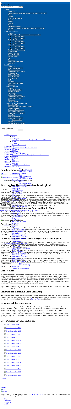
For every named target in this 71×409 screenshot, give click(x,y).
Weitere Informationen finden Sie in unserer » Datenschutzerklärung (20, 210)
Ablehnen (11, 208)
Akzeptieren (4, 208)
